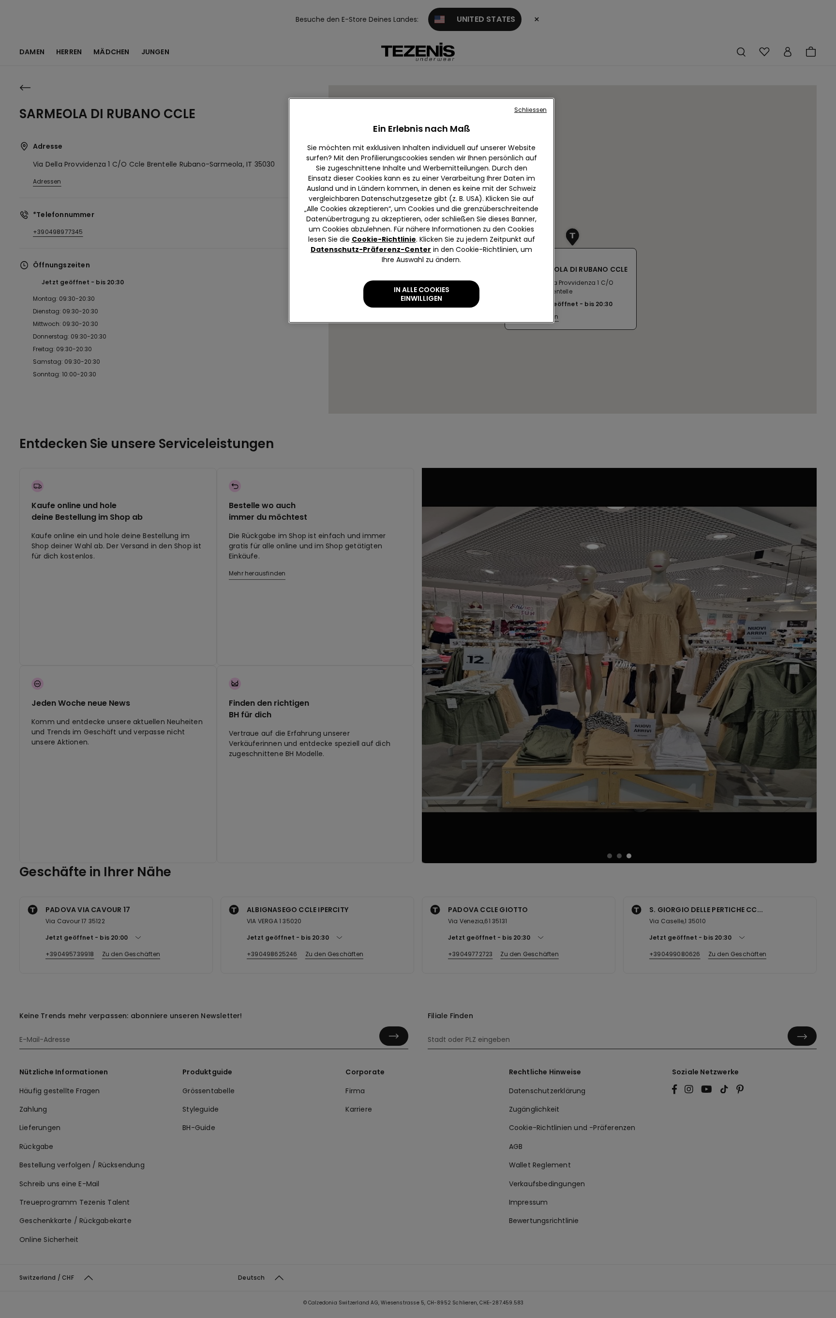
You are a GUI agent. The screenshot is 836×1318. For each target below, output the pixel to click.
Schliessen (530, 110)
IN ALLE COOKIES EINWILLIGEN (421, 294)
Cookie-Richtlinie (384, 239)
